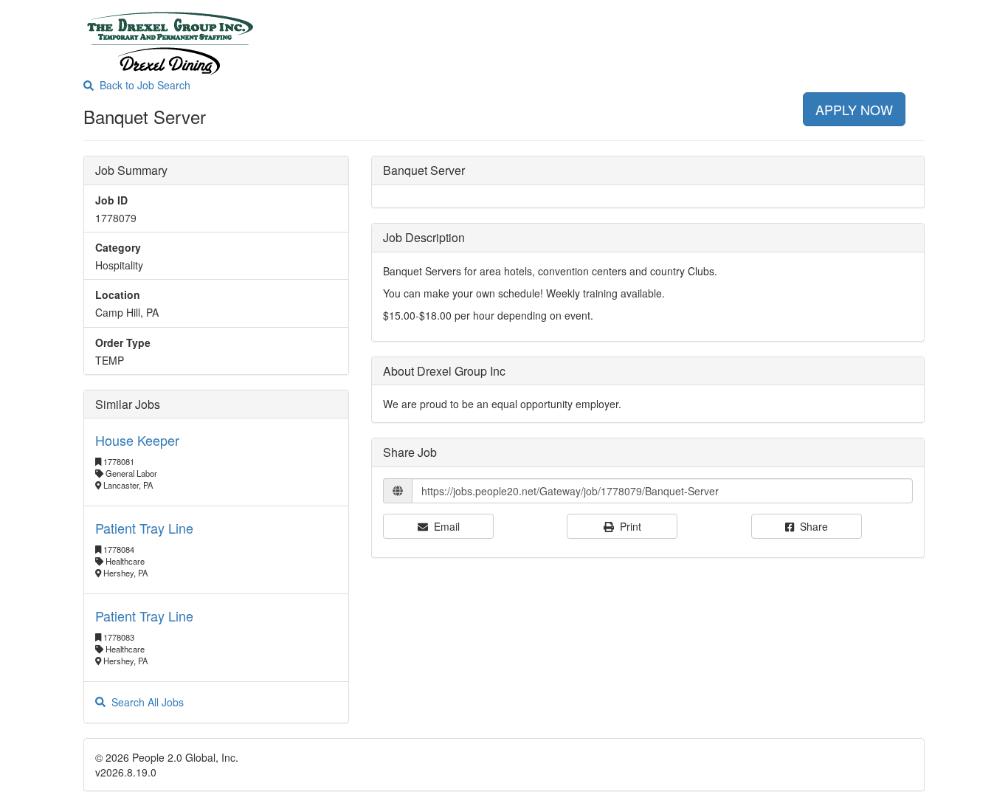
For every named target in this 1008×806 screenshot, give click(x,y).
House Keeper (137, 440)
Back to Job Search (142, 85)
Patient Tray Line (144, 527)
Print (627, 526)
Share (811, 526)
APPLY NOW (854, 109)
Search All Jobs (145, 702)
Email (444, 526)
